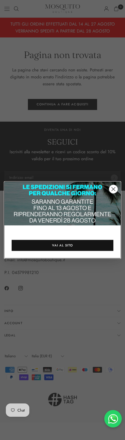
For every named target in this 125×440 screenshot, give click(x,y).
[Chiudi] (113, 189)
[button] (62, 245)
